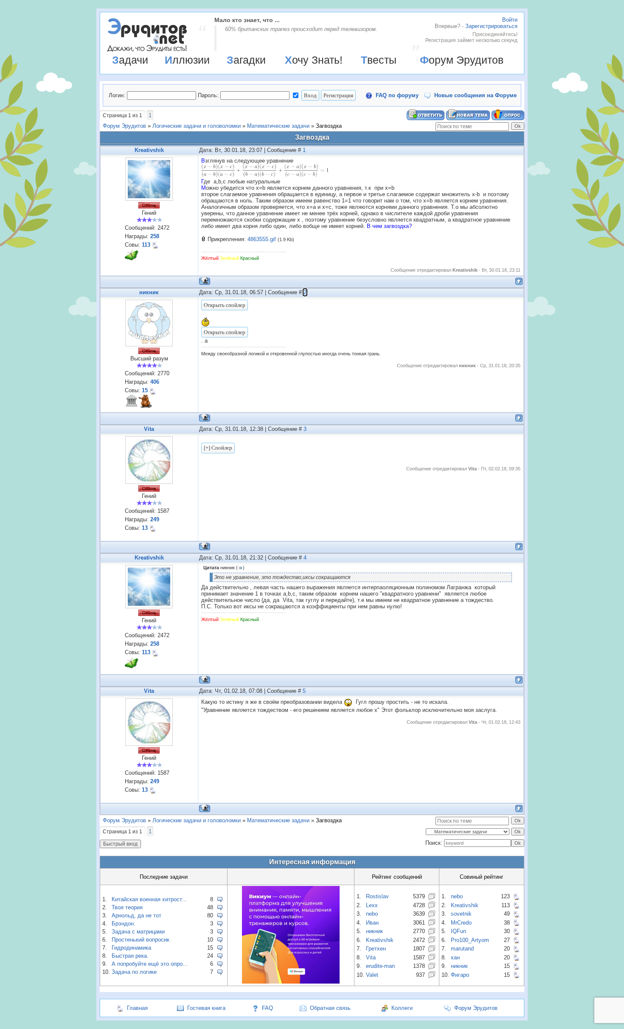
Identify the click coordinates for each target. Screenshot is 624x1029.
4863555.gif (261, 239)
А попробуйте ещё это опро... (150, 964)
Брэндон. (123, 923)
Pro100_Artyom (470, 940)
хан (455, 957)
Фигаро (460, 975)
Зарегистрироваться (491, 26)
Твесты (378, 60)
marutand (462, 948)
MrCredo (461, 922)
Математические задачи (278, 126)
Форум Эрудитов (461, 60)
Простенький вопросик (140, 939)
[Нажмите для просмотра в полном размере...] (265, 175)
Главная (137, 1008)
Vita (149, 429)
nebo (372, 914)
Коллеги (402, 1008)
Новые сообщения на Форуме (475, 95)
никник (149, 292)
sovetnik (461, 914)
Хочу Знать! (314, 60)
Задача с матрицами (138, 931)
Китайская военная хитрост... (149, 899)
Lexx (372, 905)
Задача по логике (134, 972)
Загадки (246, 60)
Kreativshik (149, 150)
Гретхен (376, 948)
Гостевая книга (206, 1008)
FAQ (267, 1008)
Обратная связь (330, 1008)
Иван (372, 922)
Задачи (130, 60)
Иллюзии (187, 60)
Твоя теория (127, 907)
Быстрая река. (130, 956)
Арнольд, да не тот (136, 915)
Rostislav (377, 896)
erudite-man (380, 966)
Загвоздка (329, 126)
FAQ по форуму (397, 95)
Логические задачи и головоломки (196, 126)
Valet (372, 975)
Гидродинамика (131, 948)
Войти (509, 20)
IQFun (458, 931)
